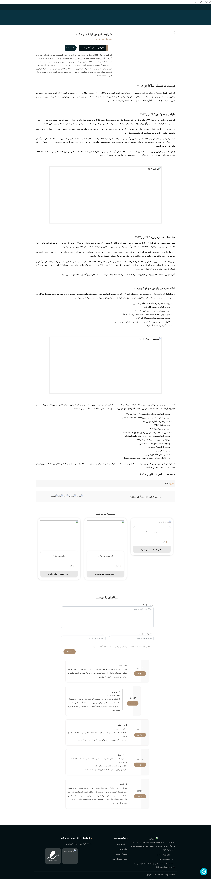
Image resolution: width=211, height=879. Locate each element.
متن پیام (146, 604)
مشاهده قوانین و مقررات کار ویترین (79, 844)
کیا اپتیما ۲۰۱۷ (152, 531)
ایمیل (101, 634)
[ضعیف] (79, 496)
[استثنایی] (54, 496)
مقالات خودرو (122, 844)
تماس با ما (123, 849)
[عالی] (60, 496)
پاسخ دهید (140, 673)
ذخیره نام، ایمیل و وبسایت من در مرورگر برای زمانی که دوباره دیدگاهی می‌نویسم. (120, 646)
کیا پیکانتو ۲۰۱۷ (59, 556)
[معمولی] (72, 496)
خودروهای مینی (106, 39)
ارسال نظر (69, 651)
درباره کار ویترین (121, 854)
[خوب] (66, 496)
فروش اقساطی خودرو (203, 2)
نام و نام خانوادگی (145, 634)
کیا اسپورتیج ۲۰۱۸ (105, 556)
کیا (96, 39)
